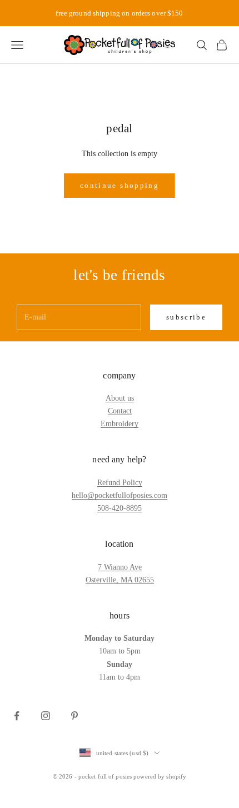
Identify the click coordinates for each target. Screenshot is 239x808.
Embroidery (119, 424)
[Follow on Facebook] (16, 715)
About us (120, 398)
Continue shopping (119, 185)
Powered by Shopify (159, 776)
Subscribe (186, 317)
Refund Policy (119, 482)
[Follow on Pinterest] (74, 715)
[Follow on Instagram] (45, 715)
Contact (120, 411)
